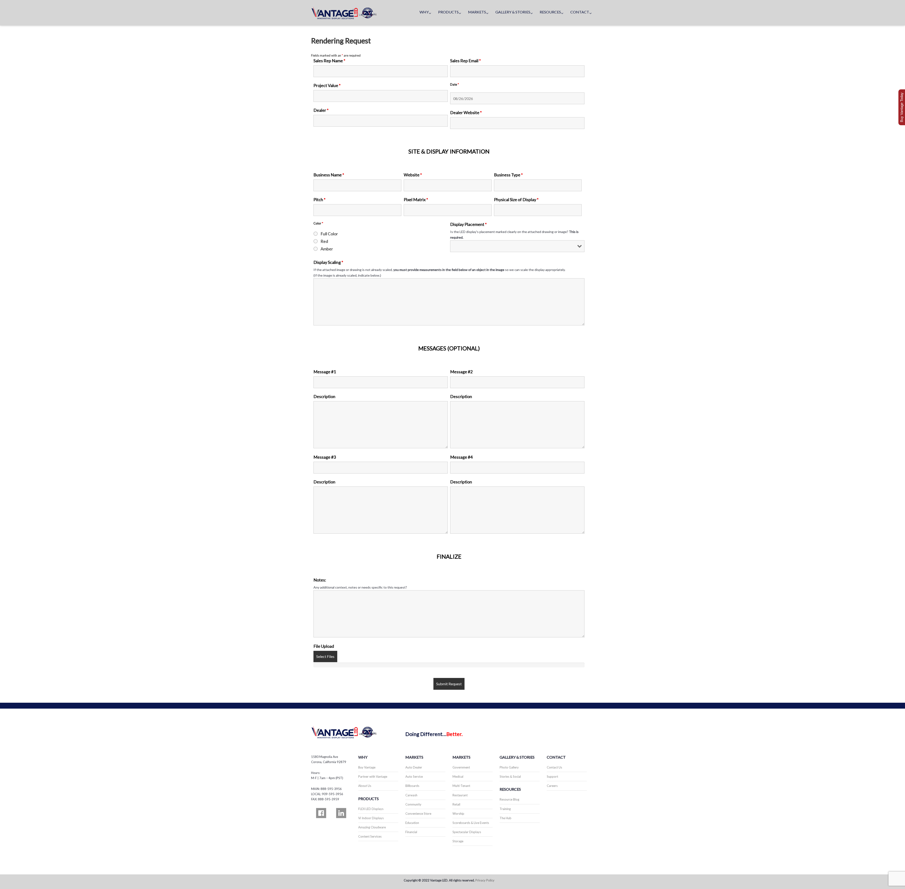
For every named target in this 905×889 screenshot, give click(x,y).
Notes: (319, 579)
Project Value (327, 85)
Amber (327, 248)
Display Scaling (328, 262)
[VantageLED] (344, 13)
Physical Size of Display (516, 199)
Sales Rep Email (465, 60)
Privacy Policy (484, 880)
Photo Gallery (509, 767)
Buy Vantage (366, 767)
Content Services (370, 836)
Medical (457, 776)
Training (505, 809)
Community (413, 804)
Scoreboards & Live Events (470, 823)
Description (324, 396)
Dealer (321, 110)
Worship (458, 813)
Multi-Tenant (461, 786)
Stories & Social (510, 776)
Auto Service (414, 776)
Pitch (319, 199)
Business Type (508, 174)
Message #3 (324, 457)
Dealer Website (466, 112)
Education (412, 823)
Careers (552, 786)
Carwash (411, 795)
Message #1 (324, 371)
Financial (411, 832)
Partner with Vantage (372, 776)
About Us (364, 786)
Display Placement (468, 224)
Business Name (328, 174)
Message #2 (461, 371)
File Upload (323, 646)
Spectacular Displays (466, 832)
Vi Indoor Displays (371, 818)
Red (324, 241)
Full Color (329, 233)
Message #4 (461, 457)
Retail (456, 804)
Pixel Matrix (416, 199)
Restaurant (460, 795)
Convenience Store (418, 813)
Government (461, 767)
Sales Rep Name (329, 60)
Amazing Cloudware (372, 827)
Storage (457, 841)
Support (552, 776)
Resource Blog (509, 799)
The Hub (505, 818)
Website (413, 174)
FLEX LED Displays (370, 809)
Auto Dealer (413, 767)
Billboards (412, 786)
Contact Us (554, 767)
